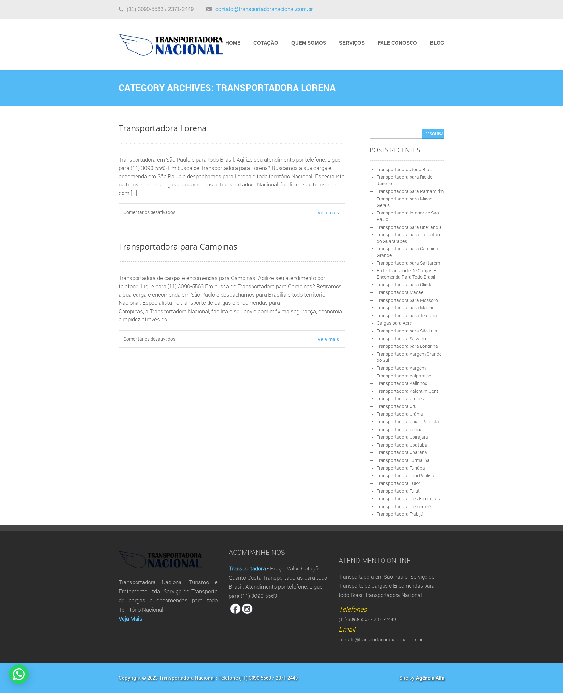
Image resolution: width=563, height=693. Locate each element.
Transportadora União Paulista (408, 422)
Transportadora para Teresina (407, 315)
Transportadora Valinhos (402, 383)
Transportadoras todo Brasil (405, 169)
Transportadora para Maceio (406, 307)
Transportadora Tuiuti (399, 491)
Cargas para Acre (394, 323)
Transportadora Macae (400, 292)
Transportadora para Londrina (407, 346)
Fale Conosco (397, 43)
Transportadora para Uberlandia (409, 227)
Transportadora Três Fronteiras (408, 498)
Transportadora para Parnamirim (410, 191)
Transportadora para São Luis (407, 331)
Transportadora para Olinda (405, 284)
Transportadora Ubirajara (402, 437)
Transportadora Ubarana (402, 452)
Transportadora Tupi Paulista (406, 475)
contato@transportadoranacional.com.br (264, 9)
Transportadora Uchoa (400, 429)
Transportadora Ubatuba (402, 445)
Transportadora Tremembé (404, 506)
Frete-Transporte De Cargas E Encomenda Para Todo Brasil (406, 273)
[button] (19, 674)
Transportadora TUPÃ (399, 483)
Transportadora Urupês (400, 398)
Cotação (265, 43)
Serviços (352, 43)
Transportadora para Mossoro (407, 300)
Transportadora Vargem (401, 368)
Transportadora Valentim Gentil (408, 391)
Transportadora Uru (397, 406)
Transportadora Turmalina (403, 460)
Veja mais (328, 212)
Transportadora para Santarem (408, 263)
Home (232, 43)
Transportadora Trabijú (400, 514)
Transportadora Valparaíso (404, 376)
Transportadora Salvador (402, 338)
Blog (437, 43)
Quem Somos (308, 43)
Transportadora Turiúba (401, 468)
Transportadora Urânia (400, 414)
